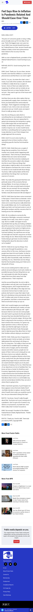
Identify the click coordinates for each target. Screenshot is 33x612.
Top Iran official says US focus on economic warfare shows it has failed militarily (21, 512)
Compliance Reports (8, 584)
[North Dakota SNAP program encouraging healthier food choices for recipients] (7, 467)
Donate (28, 2)
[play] (2, 610)
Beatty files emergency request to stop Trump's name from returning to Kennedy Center (21, 500)
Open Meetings (7, 595)
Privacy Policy (6, 591)
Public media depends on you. (16, 529)
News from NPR (16, 483)
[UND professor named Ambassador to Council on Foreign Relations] (7, 441)
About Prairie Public (8, 571)
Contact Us (6, 574)
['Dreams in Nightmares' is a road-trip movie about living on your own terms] (7, 486)
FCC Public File (6, 588)
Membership (6, 578)
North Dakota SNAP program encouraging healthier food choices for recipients (21, 468)
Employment (6, 581)
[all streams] (31, 610)
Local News (15, 438)
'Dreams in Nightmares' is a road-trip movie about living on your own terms (22, 487)
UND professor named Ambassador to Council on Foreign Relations (20, 442)
